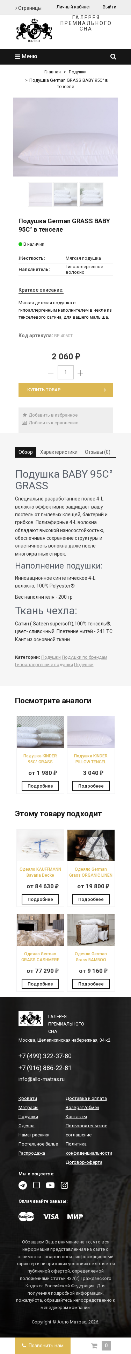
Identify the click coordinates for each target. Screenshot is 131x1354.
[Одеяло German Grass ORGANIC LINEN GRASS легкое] (91, 859)
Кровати (28, 1098)
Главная (52, 71)
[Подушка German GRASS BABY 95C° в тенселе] (65, 137)
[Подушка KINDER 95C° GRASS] (40, 746)
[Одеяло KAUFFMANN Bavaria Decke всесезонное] (40, 859)
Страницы (29, 8)
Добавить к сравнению (53, 422)
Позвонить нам (46, 1345)
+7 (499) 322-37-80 (45, 1056)
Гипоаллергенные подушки (44, 664)
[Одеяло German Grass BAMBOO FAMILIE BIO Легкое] (91, 944)
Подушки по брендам (84, 657)
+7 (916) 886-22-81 (45, 1067)
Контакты (76, 1116)
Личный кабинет (74, 6)
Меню (28, 56)
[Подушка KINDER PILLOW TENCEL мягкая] (91, 746)
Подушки (78, 71)
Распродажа (32, 1153)
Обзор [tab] (26, 452)
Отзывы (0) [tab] (97, 452)
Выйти (109, 6)
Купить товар (44, 389)
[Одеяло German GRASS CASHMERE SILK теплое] (40, 944)
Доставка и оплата (86, 1098)
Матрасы (28, 1107)
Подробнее (40, 786)
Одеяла (27, 1125)
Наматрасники (34, 1134)
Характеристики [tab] (59, 452)
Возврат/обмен (82, 1107)
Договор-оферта (84, 1162)
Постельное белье (38, 1144)
